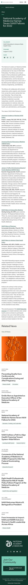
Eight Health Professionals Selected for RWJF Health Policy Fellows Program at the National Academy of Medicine (14, 483)
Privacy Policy (17, 583)
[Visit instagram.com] (20, 551)
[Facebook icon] (8, 551)
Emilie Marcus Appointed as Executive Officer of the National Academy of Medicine (14, 398)
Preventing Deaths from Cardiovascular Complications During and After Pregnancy (14, 377)
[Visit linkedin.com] (7, 57)
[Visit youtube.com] (17, 551)
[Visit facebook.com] (13, 57)
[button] (25, 2)
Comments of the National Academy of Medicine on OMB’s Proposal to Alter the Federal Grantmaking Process (14, 459)
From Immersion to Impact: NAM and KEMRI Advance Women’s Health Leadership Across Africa (14, 520)
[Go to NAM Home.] (10, 2)
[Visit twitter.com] (10, 57)
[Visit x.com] (11, 551)
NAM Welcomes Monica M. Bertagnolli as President (14, 502)
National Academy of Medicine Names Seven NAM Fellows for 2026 (14, 417)
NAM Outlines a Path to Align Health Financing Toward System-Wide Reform (14, 437)
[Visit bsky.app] (4, 57)
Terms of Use (10, 583)
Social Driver (20, 580)
